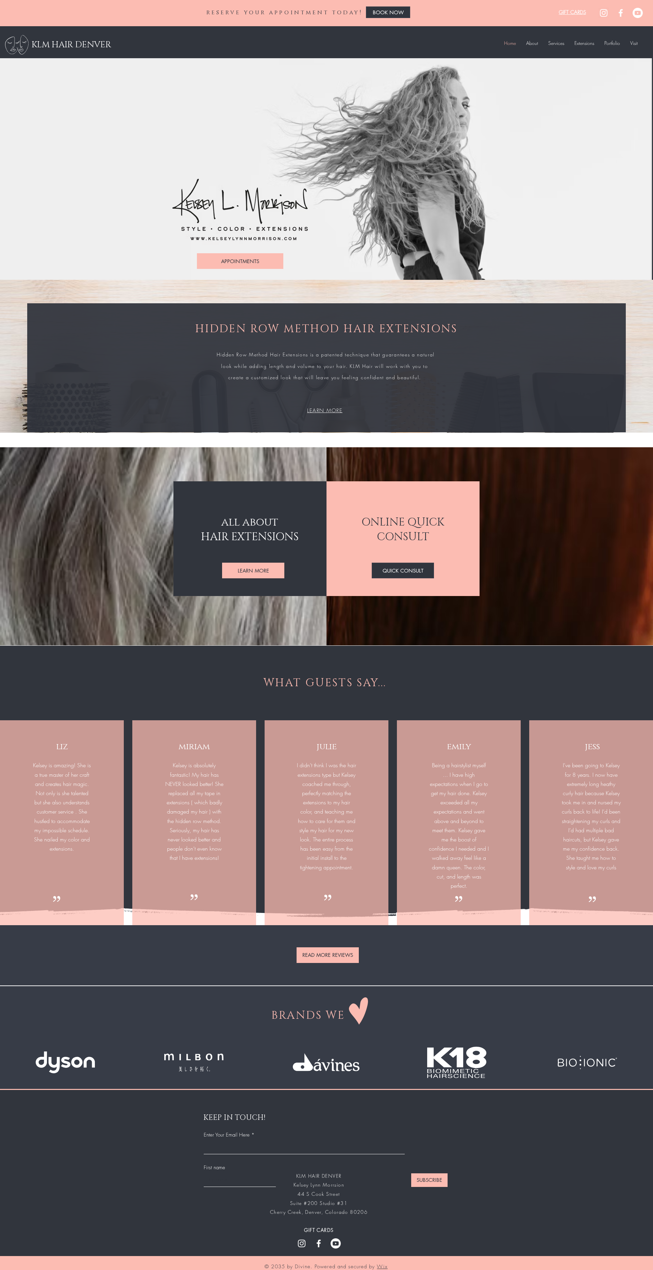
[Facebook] (621, 13)
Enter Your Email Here (227, 1135)
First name (214, 1167)
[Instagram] (604, 13)
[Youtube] (638, 13)
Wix (382, 1266)
